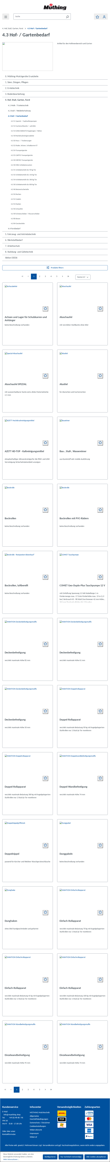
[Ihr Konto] (104, 16)
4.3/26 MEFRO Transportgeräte (22, 160)
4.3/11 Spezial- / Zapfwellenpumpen (24, 121)
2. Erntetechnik (12, 88)
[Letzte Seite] (68, 276)
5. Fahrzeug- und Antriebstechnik (20, 234)
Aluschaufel (66, 317)
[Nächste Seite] (62, 276)
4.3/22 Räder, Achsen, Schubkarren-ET (24, 146)
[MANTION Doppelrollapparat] (82, 702)
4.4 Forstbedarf (14, 229)
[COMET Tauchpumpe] (82, 567)
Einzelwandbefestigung (17, 1055)
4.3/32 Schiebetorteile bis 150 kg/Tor (24, 175)
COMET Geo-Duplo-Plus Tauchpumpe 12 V (82, 585)
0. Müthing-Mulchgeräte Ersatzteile (21, 76)
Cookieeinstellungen (38, 1126)
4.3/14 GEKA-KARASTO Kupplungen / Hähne (26, 131)
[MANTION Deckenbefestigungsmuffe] (27, 634)
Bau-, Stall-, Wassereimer (73, 451)
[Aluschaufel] (82, 299)
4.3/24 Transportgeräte (19, 150)
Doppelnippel (12, 854)
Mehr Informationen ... (11, 1159)
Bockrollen (10, 518)
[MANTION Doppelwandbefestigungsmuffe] (82, 769)
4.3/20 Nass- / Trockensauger (21, 141)
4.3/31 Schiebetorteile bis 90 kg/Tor (23, 170)
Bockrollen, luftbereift (16, 585)
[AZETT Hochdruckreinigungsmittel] (27, 433)
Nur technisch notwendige (70, 1157)
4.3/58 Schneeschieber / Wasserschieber (25, 214)
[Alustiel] (82, 366)
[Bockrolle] (27, 500)
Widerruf (33, 1137)
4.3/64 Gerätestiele (18, 223)
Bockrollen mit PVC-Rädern (74, 518)
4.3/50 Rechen (16, 194)
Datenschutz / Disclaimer (40, 1123)
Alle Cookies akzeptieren (96, 1157)
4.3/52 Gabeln (16, 199)
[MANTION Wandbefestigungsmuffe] (27, 1037)
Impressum (34, 1133)
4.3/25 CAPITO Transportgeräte (22, 155)
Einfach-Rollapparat (70, 921)
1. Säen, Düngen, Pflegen (16, 82)
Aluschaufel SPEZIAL (16, 384)
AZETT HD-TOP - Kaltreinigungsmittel (24, 451)
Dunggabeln (66, 854)
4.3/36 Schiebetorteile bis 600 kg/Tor (24, 184)
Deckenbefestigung (15, 652)
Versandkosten (48, 1145)
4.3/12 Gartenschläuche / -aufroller (23, 126)
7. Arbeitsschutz (12, 246)
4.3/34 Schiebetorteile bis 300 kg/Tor (24, 180)
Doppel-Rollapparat (70, 719)
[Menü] (5, 16)
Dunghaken (11, 921)
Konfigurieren (50, 1157)
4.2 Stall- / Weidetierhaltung (19, 111)
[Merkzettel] (97, 16)
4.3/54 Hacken (16, 204)
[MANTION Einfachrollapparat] (82, 903)
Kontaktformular (8, 1134)
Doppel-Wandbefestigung (73, 787)
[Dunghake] (27, 903)
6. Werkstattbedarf (14, 240)
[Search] (67, 16)
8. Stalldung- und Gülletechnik (19, 252)
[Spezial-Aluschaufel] (27, 366)
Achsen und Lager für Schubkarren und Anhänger (26, 319)
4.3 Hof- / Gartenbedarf (18, 116)
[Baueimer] (82, 433)
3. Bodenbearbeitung (15, 94)
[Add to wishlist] (45, 308)
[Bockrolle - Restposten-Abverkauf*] (27, 567)
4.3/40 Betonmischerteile (20, 189)
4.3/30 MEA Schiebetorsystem (21, 165)
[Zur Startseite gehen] (55, 7)
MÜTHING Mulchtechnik (40, 1113)
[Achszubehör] (27, 299)
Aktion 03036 (11, 258)
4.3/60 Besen (15, 219)
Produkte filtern (56, 268)
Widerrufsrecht (36, 1130)
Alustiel (64, 384)
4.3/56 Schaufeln (17, 209)
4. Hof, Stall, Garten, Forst (17, 100)
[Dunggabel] (82, 836)
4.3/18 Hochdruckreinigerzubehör (22, 136)
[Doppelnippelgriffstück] (27, 836)
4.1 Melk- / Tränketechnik (18, 106)
